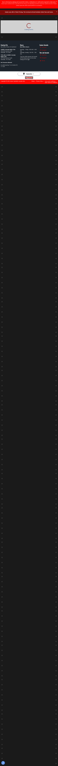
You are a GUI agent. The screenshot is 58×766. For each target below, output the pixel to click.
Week (48, 24)
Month (54, 24)
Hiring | (33, 763)
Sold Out (13, 548)
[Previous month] (3, 24)
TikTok (43, 742)
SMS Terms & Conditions (51, 764)
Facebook (44, 729)
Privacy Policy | (40, 763)
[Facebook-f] (40, 729)
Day (42, 24)
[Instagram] (40, 732)
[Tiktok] (40, 742)
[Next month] (8, 24)
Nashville (29, 756)
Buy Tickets (13, 520)
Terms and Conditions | (51, 763)
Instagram (44, 732)
